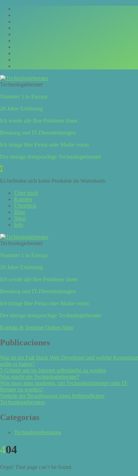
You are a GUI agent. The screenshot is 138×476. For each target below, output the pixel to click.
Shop (20, 218)
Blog (19, 212)
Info (18, 225)
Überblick (25, 206)
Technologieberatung (37, 432)
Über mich (26, 193)
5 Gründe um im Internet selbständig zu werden (53, 370)
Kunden (23, 199)
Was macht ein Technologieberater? (39, 377)
